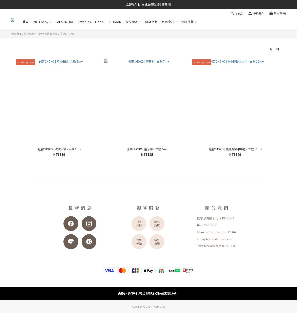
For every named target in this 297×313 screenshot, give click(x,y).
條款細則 (139, 223)
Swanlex (84, 22)
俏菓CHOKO (67, 34)
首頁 (25, 22)
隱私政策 (157, 223)
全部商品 (16, 34)
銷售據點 (139, 241)
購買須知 (157, 241)
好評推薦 (187, 22)
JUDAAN (115, 22)
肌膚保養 (151, 22)
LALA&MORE (64, 22)
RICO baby (40, 22)
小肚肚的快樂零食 (47, 34)
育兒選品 (132, 22)
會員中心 (168, 22)
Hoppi (100, 22)
